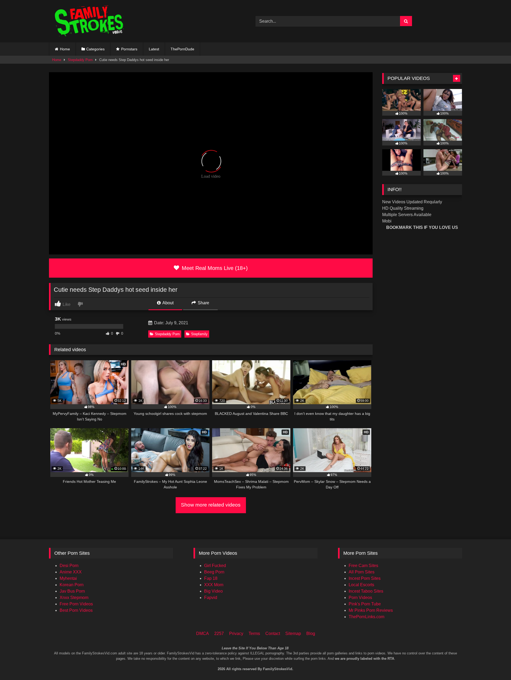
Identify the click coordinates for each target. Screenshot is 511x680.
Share (203, 303)
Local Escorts (361, 584)
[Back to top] (500, 653)
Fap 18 (210, 578)
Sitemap (293, 633)
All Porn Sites (361, 572)
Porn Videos (360, 597)
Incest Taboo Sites (366, 591)
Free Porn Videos (76, 604)
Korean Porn (72, 584)
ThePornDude (182, 49)
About (168, 303)
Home (65, 49)
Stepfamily (199, 334)
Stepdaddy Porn (80, 60)
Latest (154, 49)
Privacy (236, 633)
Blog (310, 633)
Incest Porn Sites (365, 578)
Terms (254, 633)
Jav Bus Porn (72, 591)
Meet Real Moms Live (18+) (214, 268)
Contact (272, 633)
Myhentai (68, 578)
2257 (219, 633)
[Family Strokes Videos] (90, 21)
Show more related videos (211, 505)
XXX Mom (213, 584)
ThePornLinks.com (366, 616)
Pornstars (129, 49)
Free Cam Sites (363, 565)
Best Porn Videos (76, 610)
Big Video (213, 591)
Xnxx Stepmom (74, 597)
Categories (95, 49)
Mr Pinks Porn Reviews (371, 610)
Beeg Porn (214, 572)
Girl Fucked (215, 565)
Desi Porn (69, 565)
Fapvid (210, 597)
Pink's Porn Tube (365, 604)
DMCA (202, 633)
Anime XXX (71, 572)
